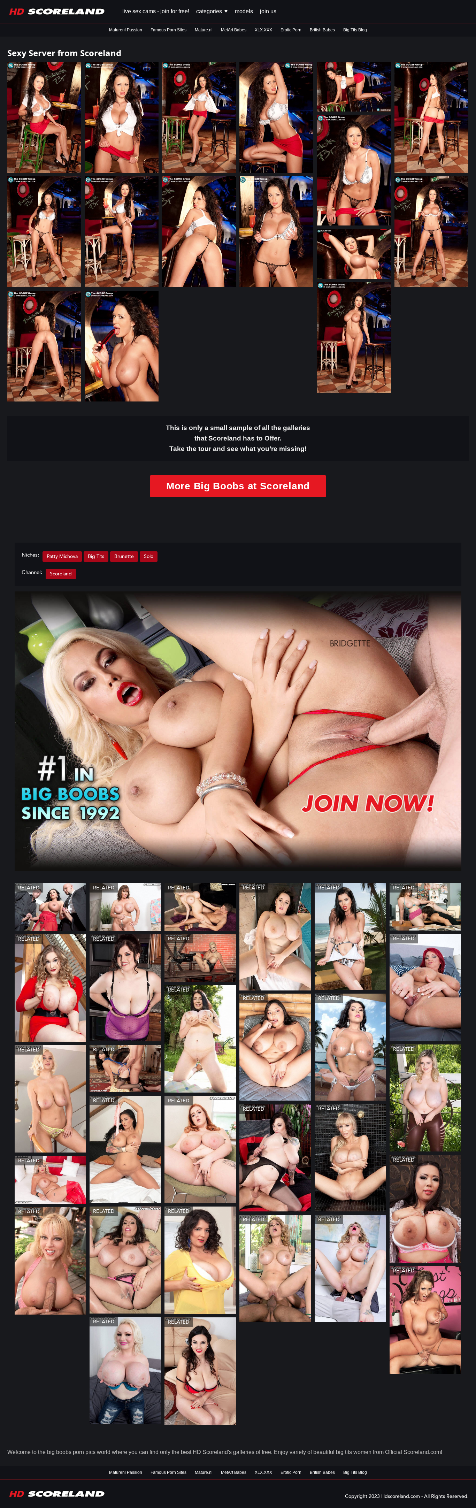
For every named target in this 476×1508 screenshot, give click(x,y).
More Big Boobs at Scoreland (238, 486)
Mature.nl (204, 30)
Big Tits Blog (355, 30)
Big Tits (96, 556)
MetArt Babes (233, 30)
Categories (209, 11)
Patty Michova (62, 556)
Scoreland (61, 574)
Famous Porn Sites (168, 30)
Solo (148, 556)
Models (244, 11)
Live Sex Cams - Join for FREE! (155, 11)
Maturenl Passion (125, 30)
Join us (268, 11)
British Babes (322, 30)
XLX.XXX (263, 30)
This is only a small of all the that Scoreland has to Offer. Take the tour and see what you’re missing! (238, 438)
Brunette (124, 556)
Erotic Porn (291, 30)
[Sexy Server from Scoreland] (44, 117)
